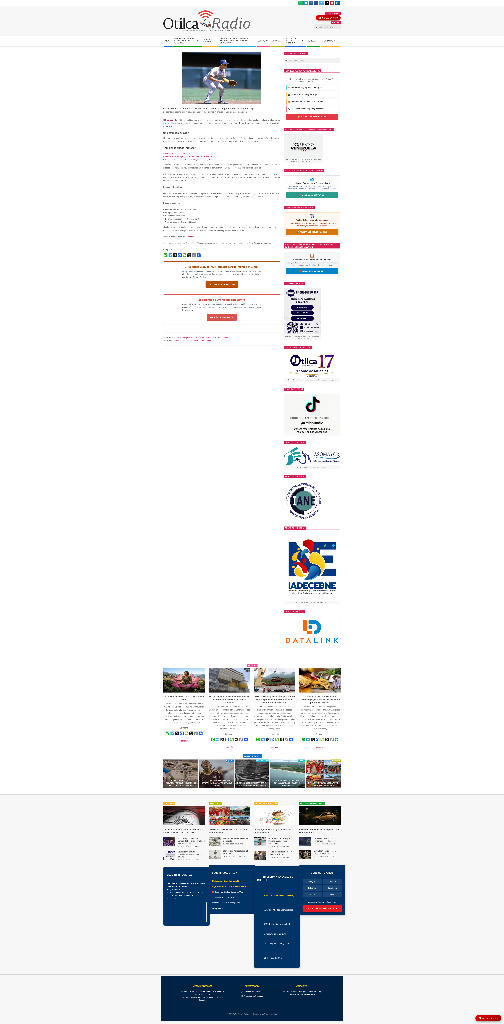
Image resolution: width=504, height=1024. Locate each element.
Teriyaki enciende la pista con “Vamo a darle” (192, 340)
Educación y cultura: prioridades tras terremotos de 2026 (190, 854)
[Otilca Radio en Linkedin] (337, 3)
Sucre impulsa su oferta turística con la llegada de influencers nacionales (287, 783)
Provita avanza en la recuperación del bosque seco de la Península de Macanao (181, 783)
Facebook (332, 888)
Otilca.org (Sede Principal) (225, 881)
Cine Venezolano (262, 761)
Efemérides (336, 761)
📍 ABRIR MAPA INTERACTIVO (312, 195)
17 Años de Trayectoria (223, 897)
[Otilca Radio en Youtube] (332, 3)
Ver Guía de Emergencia (221, 317)
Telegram (312, 888)
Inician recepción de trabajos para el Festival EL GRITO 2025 (202, 337)
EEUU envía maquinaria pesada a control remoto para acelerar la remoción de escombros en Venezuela (275, 699)
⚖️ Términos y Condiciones (252, 992)
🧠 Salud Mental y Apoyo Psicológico (305, 87)
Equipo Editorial (219, 908)
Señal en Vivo (328, 18)
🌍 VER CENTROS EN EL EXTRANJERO (312, 232)
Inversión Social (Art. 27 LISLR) (279, 895)
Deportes (210, 112)
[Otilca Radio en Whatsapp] (300, 3)
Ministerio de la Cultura (275, 933)
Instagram (312, 881)
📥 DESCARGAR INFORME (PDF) (312, 271)
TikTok (312, 894)
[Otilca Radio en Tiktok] (327, 3)
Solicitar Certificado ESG (322, 908)
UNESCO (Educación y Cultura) (278, 943)
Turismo (301, 761)
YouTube (332, 881)
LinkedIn (332, 894)
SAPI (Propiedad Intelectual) (277, 924)
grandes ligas (229, 112)
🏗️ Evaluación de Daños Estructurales (305, 101)
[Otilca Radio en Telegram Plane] (305, 3)
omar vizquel (241, 112)
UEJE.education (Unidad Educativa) (229, 886)
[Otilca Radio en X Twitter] (321, 3)
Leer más (184, 741)
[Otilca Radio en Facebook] (316, 3)
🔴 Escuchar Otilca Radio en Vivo (227, 892)
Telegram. (190, 236)
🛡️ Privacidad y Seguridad (252, 996)
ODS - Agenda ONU (273, 957)
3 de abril (170, 120)
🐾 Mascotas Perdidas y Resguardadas (306, 108)
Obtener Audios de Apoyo (222, 284)
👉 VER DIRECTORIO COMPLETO (312, 116)
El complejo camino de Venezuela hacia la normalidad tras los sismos (191, 840)
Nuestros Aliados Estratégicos (278, 909)
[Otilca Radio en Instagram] (311, 3)
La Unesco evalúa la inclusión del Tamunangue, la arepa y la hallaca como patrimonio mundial (320, 699)
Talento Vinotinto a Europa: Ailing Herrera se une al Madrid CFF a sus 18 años (216, 783)
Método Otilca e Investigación (226, 902)
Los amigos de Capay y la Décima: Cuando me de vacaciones (279, 840)
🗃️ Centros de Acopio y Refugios (303, 94)
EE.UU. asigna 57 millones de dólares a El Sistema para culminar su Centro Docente (229, 699)
